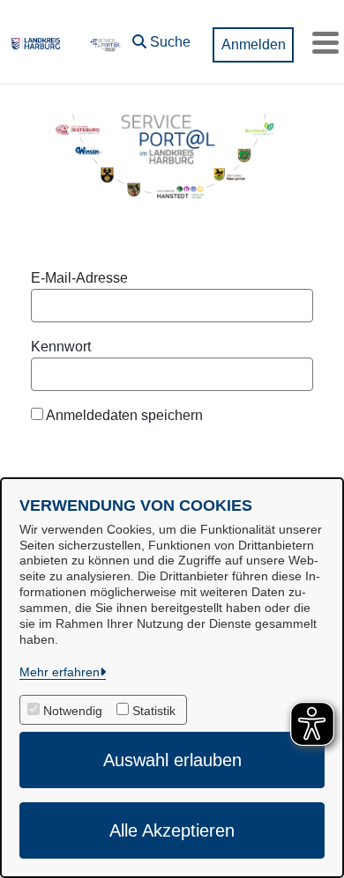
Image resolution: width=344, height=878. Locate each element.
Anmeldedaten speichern (123, 415)
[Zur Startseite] (104, 42)
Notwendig (72, 711)
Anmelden (253, 44)
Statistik (154, 711)
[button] (161, 38)
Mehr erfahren (59, 672)
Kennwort (61, 346)
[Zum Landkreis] (35, 42)
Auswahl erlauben (172, 760)
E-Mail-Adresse (79, 277)
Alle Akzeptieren (172, 830)
